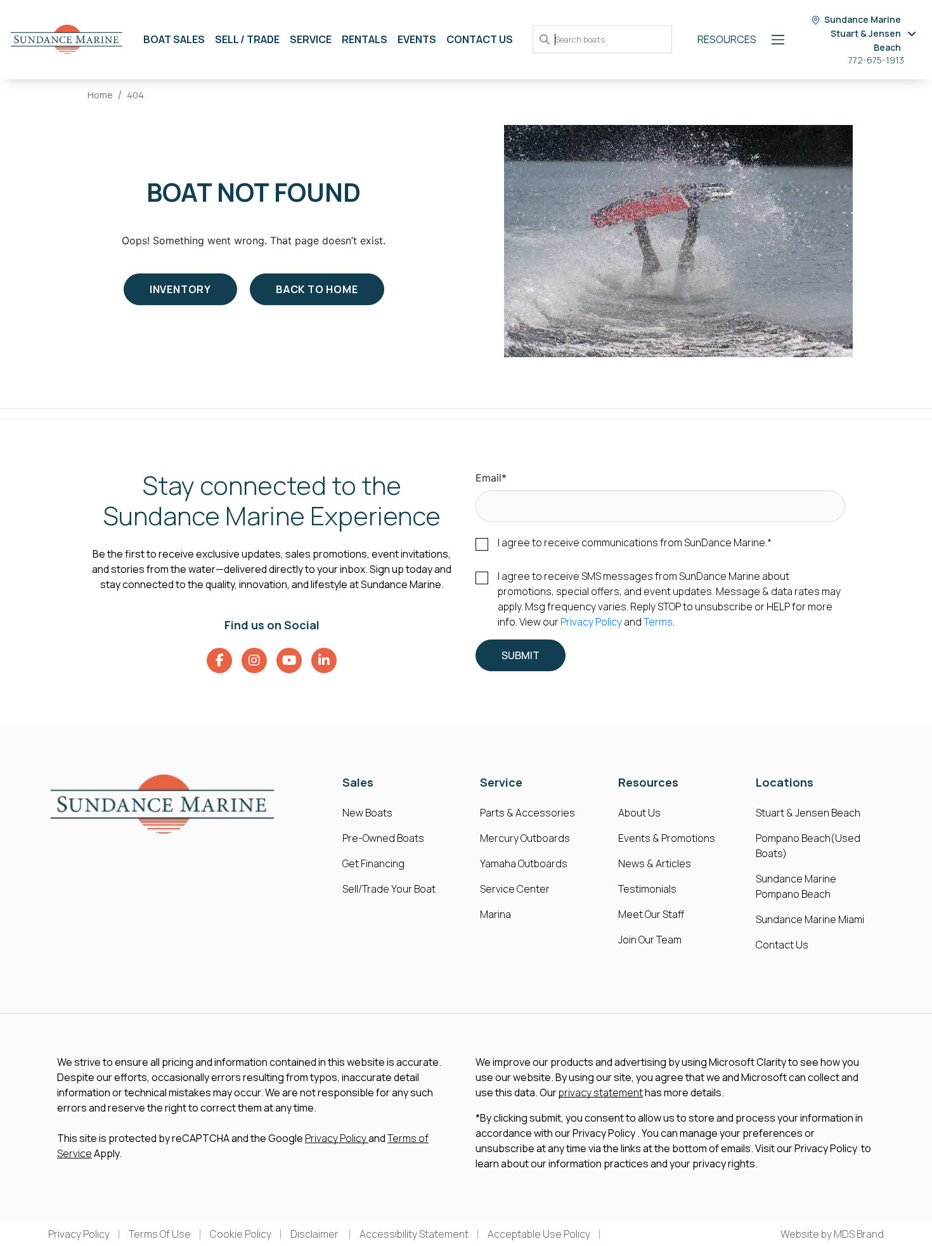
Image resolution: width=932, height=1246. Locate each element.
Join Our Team (650, 940)
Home (100, 95)
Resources (726, 39)
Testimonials (647, 889)
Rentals (364, 39)
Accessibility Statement (414, 1234)
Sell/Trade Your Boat (389, 889)
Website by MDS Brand (832, 1234)
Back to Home (317, 289)
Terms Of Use (160, 1234)
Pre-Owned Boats (383, 838)
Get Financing (373, 863)
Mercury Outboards (525, 838)
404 (135, 95)
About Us (639, 813)
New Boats (367, 813)
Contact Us (479, 39)
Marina (495, 914)
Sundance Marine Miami (810, 919)
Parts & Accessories (527, 813)
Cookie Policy (240, 1234)
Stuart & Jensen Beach (808, 813)
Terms (658, 622)
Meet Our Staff (651, 914)
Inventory (180, 289)
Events (417, 39)
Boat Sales (174, 39)
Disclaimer (315, 1234)
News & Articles (654, 863)
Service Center (515, 889)
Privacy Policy (591, 622)
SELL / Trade (247, 39)
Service (311, 39)
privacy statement (601, 1092)
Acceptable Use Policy (539, 1234)
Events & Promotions (666, 838)
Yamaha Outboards (523, 863)
